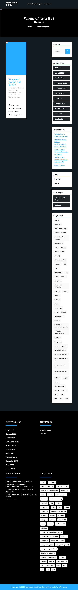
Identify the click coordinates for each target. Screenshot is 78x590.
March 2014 (59, 119)
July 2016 (58, 98)
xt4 (67, 399)
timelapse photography (59, 332)
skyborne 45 (58, 316)
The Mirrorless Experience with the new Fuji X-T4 (61, 159)
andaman (57, 224)
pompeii (57, 300)
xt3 (61, 399)
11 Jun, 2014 (15, 105)
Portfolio (48, 4)
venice (56, 382)
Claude (16, 112)
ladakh (63, 277)
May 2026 (58, 68)
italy (56, 277)
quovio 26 (58, 308)
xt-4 (62, 394)
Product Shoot (59, 165)
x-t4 (56, 394)
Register (57, 179)
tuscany (57, 338)
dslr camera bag (60, 260)
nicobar (57, 296)
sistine (63, 312)
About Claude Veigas (34, 4)
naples (65, 291)
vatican (57, 378)
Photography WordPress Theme (35, 587)
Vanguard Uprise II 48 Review (15, 82)
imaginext (58, 272)
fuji (65, 264)
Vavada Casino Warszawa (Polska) (19, 482)
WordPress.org (61, 587)
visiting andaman (60, 390)
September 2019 (60, 88)
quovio (56, 304)
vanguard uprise (60, 350)
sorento (57, 321)
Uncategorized (16, 115)
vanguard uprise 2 (61, 354)
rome (56, 312)
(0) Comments (16, 108)
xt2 (55, 399)
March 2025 (59, 78)
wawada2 (43, 433)
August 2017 (59, 93)
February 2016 (60, 103)
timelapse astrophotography (61, 326)
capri (56, 247)
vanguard (57, 342)
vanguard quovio (60, 346)
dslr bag (57, 256)
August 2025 (59, 73)
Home (29, 26)
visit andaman (59, 386)
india (66, 272)
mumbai (57, 291)
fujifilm (56, 268)
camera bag (58, 243)
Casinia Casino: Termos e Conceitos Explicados (61, 152)
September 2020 (61, 83)
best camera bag (60, 228)
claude (63, 247)
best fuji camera (60, 233)
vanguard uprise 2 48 (61, 359)
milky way (57, 281)
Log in (56, 183)
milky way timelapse (57, 286)
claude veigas (59, 252)
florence (57, 264)
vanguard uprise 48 (60, 366)
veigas (65, 378)
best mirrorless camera (59, 238)
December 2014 (60, 109)
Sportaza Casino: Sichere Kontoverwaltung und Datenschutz (19, 486)
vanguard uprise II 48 (60, 372)
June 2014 (58, 114)
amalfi (56, 220)
